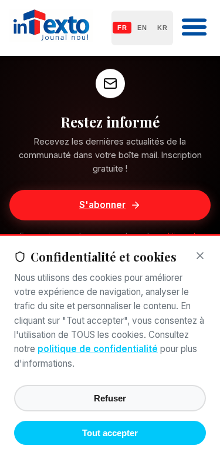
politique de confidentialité (98, 348)
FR (122, 27)
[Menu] (194, 28)
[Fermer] (200, 256)
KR (162, 27)
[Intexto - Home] (51, 38)
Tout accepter (110, 433)
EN (142, 27)
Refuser (110, 398)
